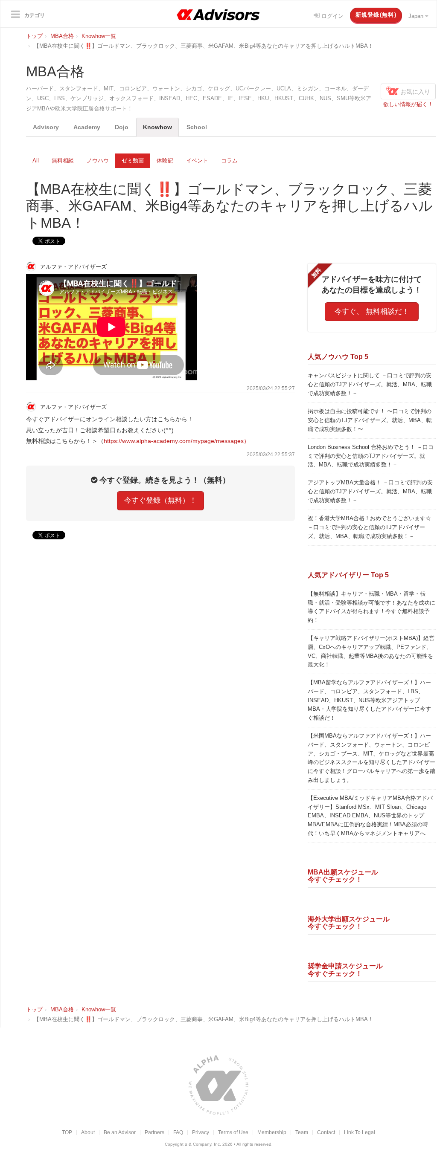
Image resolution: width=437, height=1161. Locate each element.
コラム (229, 160)
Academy (86, 127)
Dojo (121, 127)
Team (301, 1132)
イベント (197, 160)
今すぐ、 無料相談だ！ (372, 311)
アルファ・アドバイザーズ (72, 266)
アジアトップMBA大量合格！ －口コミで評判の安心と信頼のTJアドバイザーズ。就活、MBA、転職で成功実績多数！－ (370, 491)
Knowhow (157, 127)
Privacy (200, 1132)
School (196, 127)
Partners (154, 1132)
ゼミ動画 (133, 160)
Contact (326, 1132)
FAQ (178, 1132)
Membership (271, 1132)
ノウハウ (98, 160)
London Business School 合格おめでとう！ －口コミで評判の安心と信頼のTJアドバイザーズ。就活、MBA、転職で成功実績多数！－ (371, 456)
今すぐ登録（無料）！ (160, 500)
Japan (416, 16)
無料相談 (63, 160)
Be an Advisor (120, 1132)
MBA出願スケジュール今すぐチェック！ (343, 876)
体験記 (165, 160)
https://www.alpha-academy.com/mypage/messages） (177, 440)
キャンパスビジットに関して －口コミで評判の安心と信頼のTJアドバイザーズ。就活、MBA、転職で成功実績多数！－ (370, 384)
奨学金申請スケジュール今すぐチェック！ (345, 969)
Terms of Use (233, 1132)
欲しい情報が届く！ (408, 104)
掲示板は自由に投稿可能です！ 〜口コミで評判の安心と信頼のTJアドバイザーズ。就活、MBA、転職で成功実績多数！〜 (370, 420)
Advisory (46, 127)
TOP (67, 1132)
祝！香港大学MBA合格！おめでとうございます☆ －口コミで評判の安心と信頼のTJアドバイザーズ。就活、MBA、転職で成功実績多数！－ (369, 527)
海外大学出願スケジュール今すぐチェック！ (349, 922)
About (88, 1132)
